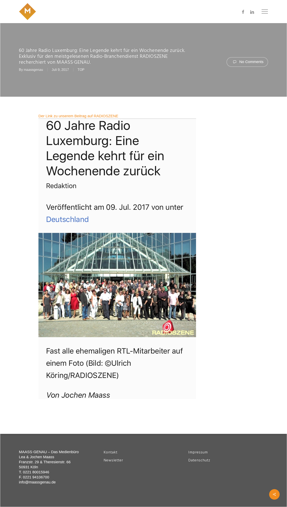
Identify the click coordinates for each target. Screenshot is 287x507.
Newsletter (113, 460)
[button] (265, 11)
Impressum (198, 452)
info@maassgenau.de (37, 482)
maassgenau (33, 69)
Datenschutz (199, 460)
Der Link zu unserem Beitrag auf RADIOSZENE (78, 116)
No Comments (250, 62)
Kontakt (110, 452)
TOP (81, 69)
